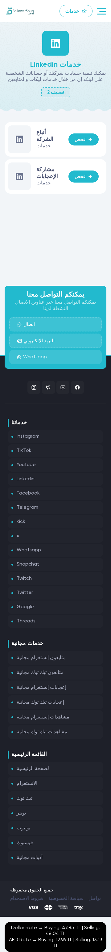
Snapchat (28, 564)
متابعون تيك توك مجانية (40, 672)
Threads (26, 621)
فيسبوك (25, 842)
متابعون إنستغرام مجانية (41, 657)
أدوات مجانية (30, 857)
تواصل (94, 898)
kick (21, 521)
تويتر (21, 813)
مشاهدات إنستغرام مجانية (43, 717)
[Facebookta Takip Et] (77, 387)
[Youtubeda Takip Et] (62, 387)
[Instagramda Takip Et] (33, 387)
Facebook (28, 493)
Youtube (26, 464)
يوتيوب (23, 828)
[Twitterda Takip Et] (48, 387)
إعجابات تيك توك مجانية (40, 702)
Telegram (27, 507)
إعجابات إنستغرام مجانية (41, 687)
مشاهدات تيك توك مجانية (42, 732)
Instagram (28, 436)
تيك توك (24, 798)
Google (25, 606)
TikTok (24, 450)
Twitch (24, 578)
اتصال (29, 324)
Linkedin (26, 479)
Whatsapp (35, 357)
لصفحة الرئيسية (33, 768)
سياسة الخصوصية (66, 898)
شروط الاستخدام (26, 898)
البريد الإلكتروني (39, 341)
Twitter (25, 592)
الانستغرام (27, 783)
